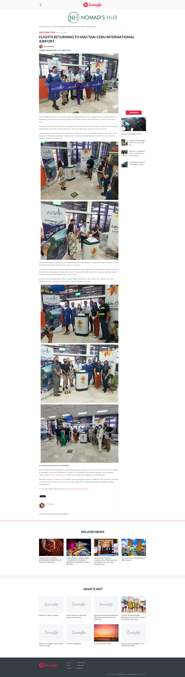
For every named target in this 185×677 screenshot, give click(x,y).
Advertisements (81, 662)
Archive (68, 665)
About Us (68, 662)
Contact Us (79, 668)
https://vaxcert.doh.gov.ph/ (55, 475)
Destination (47, 32)
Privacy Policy (80, 665)
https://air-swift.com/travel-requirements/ (75, 489)
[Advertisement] (133, 78)
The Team (68, 668)
